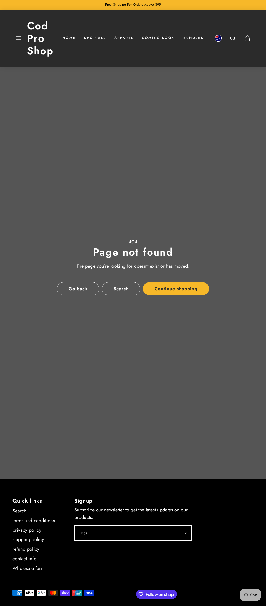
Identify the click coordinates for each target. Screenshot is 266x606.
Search (19, 511)
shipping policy (28, 539)
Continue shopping (176, 289)
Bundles (193, 37)
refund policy (25, 549)
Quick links (27, 501)
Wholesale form (28, 568)
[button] (18, 38)
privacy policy (26, 530)
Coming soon (158, 37)
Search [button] (121, 289)
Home (69, 37)
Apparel (124, 37)
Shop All (95, 37)
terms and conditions (33, 520)
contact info (24, 558)
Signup (83, 501)
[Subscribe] (185, 533)
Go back (78, 289)
